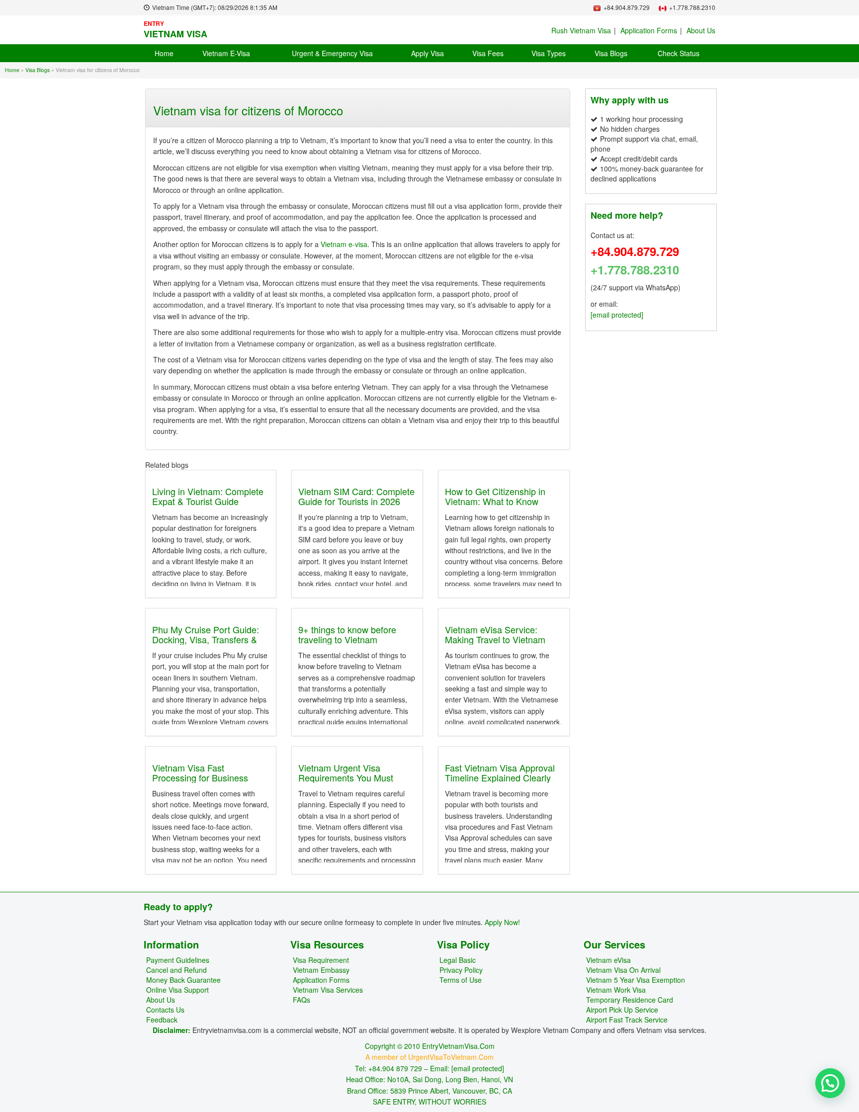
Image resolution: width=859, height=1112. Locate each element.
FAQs (301, 1000)
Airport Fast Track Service (627, 1020)
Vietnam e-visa (343, 244)
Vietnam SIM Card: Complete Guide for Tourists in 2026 (356, 496)
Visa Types (548, 53)
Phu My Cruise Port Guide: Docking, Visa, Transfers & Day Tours (205, 639)
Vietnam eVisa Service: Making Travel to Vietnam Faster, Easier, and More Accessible (495, 644)
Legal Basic (457, 960)
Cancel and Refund (176, 970)
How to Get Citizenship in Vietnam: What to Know (495, 496)
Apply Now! (502, 922)
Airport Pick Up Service (622, 1010)
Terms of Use (460, 980)
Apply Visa (427, 53)
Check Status (678, 53)
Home (164, 53)
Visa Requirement (321, 960)
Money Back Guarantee (183, 980)
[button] (830, 1083)
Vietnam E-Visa (226, 53)
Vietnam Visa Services (328, 990)
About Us (701, 30)
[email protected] (617, 315)
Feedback (161, 1020)
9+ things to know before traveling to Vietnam (347, 634)
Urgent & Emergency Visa (332, 53)
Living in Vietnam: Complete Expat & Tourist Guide (207, 496)
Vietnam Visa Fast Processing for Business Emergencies (200, 777)
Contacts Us (165, 1010)
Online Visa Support (177, 990)
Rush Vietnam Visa (581, 30)
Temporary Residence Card (629, 1000)
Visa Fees (488, 53)
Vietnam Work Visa (616, 990)
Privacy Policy (461, 970)
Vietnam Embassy (321, 970)
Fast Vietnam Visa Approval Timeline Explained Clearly (500, 772)
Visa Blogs (611, 53)
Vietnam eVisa (608, 960)
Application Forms (648, 30)
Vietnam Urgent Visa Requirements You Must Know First (345, 777)
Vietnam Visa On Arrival (623, 970)
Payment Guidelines (177, 960)
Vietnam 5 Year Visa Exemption (635, 980)
